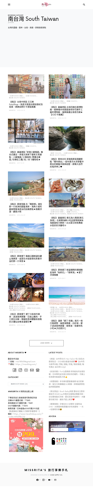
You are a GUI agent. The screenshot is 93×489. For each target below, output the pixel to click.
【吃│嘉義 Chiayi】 (73, 210)
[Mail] (55, 480)
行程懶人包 (53, 307)
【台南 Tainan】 (31, 96)
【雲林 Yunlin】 (56, 153)
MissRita (12, 110)
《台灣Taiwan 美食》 (32, 304)
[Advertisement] (46, 51)
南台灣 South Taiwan (17, 98)
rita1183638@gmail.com (25, 361)
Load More (45, 343)
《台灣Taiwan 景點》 (16, 96)
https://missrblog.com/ (26, 364)
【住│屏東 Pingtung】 (58, 315)
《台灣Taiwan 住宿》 (57, 311)
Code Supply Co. (56, 475)
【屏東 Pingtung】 (16, 200)
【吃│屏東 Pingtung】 (17, 310)
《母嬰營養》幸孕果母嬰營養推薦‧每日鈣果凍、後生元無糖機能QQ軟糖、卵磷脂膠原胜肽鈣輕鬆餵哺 (67, 384)
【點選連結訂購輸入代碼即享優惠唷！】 (24, 411)
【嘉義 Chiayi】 (30, 146)
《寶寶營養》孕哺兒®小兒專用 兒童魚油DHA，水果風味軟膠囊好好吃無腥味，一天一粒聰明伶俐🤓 (66, 407)
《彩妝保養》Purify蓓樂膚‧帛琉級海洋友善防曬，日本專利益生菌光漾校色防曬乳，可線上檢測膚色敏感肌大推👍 (67, 374)
